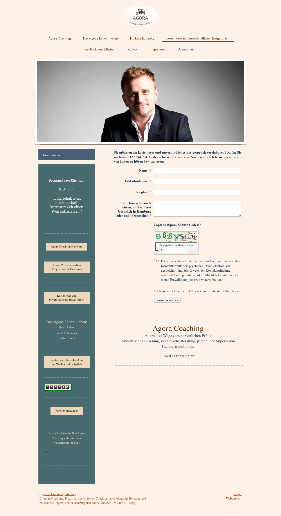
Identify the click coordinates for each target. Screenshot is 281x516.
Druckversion (53, 494)
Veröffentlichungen (66, 410)
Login (237, 494)
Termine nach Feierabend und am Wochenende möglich (66, 362)
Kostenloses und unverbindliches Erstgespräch (66, 297)
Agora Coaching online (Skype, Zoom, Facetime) (67, 267)
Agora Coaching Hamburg (67, 246)
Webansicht (233, 498)
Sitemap (70, 494)
